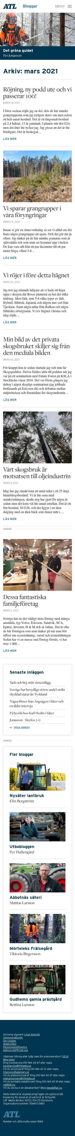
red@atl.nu (9, 1084)
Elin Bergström (22, 800)
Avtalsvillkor (10, 1043)
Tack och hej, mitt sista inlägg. (30, 682)
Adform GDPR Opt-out (15, 1050)
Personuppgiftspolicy (15, 1047)
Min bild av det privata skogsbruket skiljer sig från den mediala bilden (36, 346)
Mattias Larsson (22, 902)
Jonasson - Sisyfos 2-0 (25, 720)
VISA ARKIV (22, 727)
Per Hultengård (22, 851)
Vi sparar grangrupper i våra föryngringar (32, 211)
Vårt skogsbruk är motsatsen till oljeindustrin (37, 472)
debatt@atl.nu (54, 1087)
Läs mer (9, 139)
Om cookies (9, 1040)
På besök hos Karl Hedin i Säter (32, 713)
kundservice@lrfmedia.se (17, 1065)
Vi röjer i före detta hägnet (36, 275)
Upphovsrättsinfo (13, 1037)
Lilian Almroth (32, 1034)
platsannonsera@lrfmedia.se (19, 1078)
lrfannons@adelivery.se (16, 1072)
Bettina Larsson (22, 1004)
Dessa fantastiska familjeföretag (24, 600)
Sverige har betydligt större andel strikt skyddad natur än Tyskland (37, 692)
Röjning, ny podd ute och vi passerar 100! (37, 92)
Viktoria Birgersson (25, 953)
